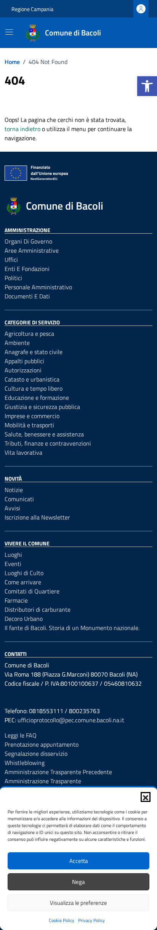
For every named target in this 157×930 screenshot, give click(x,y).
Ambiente (17, 342)
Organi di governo (28, 241)
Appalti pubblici (24, 361)
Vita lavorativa (23, 452)
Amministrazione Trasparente (43, 781)
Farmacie (16, 600)
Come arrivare (23, 582)
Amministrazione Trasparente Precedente (58, 771)
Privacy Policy (91, 920)
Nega (78, 881)
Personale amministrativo (38, 287)
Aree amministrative (32, 250)
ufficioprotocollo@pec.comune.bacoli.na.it (71, 720)
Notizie (14, 489)
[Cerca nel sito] (136, 33)
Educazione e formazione (37, 397)
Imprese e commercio (32, 415)
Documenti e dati (27, 296)
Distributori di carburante (37, 609)
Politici (13, 277)
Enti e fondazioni (27, 268)
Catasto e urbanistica (32, 379)
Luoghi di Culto (24, 572)
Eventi (13, 563)
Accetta (78, 860)
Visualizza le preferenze (78, 902)
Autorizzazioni (23, 370)
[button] (147, 86)
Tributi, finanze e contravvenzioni (48, 443)
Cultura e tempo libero (33, 388)
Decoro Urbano (24, 618)
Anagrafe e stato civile (33, 351)
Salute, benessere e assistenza (44, 434)
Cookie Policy (61, 920)
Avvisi (12, 508)
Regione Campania (32, 9)
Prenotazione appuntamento (41, 744)
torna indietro (22, 128)
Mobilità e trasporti (29, 425)
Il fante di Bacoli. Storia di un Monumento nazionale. (72, 627)
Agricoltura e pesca (29, 333)
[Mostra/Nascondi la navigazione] (9, 32)
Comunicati (19, 498)
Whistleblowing (25, 762)
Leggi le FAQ (21, 735)
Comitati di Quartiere (32, 591)
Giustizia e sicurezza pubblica (42, 406)
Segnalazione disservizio (36, 753)
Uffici (11, 259)
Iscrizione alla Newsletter (37, 517)
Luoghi (13, 554)
